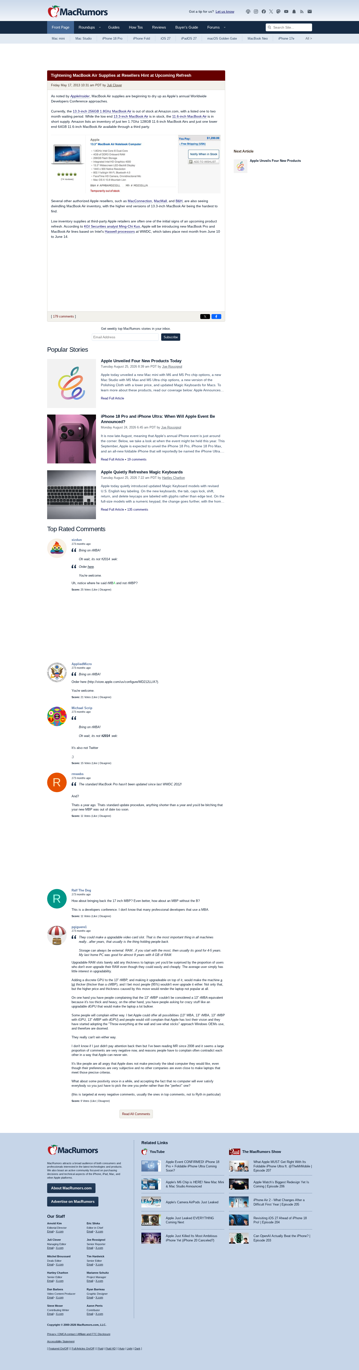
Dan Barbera (55, 1289)
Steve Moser (55, 1305)
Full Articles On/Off (83, 1348)
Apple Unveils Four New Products (275, 161)
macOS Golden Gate (222, 38)
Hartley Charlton (173, 478)
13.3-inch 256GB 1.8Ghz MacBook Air (102, 111)
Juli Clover (114, 85)
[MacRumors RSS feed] (301, 11)
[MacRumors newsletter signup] (309, 11)
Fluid (100, 1348)
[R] (57, 791)
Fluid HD (111, 1348)
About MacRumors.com (71, 1188)
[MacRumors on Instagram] (255, 11)
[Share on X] (205, 316)
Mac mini (58, 38)
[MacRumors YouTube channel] (286, 11)
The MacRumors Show (261, 1152)
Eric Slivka (93, 1223)
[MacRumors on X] (271, 11)
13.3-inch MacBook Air (131, 116)
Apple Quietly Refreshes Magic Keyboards (142, 472)
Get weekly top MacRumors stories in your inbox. (136, 328)
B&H (179, 201)
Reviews (159, 27)
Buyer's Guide (186, 27)
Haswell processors (120, 231)
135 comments (137, 509)
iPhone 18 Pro (112, 38)
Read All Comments (136, 1114)
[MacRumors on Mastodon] (278, 11)
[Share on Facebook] (216, 316)
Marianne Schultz (98, 1272)
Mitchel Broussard (59, 1256)
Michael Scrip (82, 708)
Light (129, 1348)
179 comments (63, 316)
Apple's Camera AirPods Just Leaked (192, 1202)
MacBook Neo (258, 38)
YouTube (157, 1152)
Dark (137, 1348)
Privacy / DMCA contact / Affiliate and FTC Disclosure (78, 1334)
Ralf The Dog (81, 890)
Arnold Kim (54, 1223)
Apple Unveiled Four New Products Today (141, 361)
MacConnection (140, 201)
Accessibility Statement (60, 1341)
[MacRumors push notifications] (294, 11)
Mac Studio (83, 38)
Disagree (105, 589)
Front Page (60, 27)
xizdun (77, 540)
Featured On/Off (58, 1348)
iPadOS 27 (189, 38)
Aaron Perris (95, 1305)
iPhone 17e (286, 38)
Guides (114, 27)
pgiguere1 (79, 927)
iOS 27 (165, 38)
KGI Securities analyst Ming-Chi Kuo (112, 226)
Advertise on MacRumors (73, 1201)
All (309, 38)
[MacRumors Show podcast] (248, 11)
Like (95, 589)
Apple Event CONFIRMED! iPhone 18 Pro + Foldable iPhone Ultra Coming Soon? (192, 1166)
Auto (122, 1348)
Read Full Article (112, 398)
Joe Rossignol (172, 366)
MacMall (160, 201)
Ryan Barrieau (96, 1289)
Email (50, 1231)
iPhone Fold (141, 38)
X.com (59, 1231)
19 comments (137, 459)
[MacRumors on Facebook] (263, 11)
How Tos (136, 27)
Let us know (225, 11)
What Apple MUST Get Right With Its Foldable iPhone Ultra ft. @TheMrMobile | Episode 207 (282, 1166)
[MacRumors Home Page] (77, 11)
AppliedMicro (82, 664)
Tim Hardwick (95, 1256)
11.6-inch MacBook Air (189, 116)
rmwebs (78, 774)
